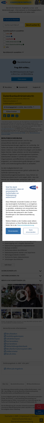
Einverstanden (13, 231)
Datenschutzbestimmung (25, 225)
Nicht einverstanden (31, 231)
